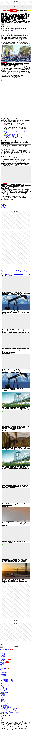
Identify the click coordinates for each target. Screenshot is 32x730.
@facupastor (9, 132)
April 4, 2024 (20, 137)
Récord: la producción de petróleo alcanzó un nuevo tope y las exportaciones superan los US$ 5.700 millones (14, 581)
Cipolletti (28, 7)
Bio (2, 673)
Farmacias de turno (5, 707)
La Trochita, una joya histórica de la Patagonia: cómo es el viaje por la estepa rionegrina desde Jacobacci (16, 293)
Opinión (2, 677)
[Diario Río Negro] (8, 10)
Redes (2, 660)
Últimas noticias (5, 7)
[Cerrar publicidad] (1, 645)
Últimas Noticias (6, 649)
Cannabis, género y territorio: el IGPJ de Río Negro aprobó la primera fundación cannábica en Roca (15, 486)
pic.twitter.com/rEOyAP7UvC (11, 136)
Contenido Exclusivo (5, 689)
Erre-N (3, 665)
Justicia (3, 653)
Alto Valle (2, 695)
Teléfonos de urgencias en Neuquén (10, 712)
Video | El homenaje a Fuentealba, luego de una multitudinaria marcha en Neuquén (15, 64)
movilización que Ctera (23, 41)
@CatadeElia (23, 132)
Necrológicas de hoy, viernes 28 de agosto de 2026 (13, 504)
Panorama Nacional (6, 682)
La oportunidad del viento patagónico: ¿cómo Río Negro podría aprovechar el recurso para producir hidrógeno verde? (15, 331)
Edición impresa (4, 692)
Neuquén (13, 7)
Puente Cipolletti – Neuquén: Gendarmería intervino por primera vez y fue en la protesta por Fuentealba (16, 186)
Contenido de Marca (5, 691)
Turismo (2, 656)
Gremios (3, 652)
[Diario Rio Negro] (1, 720)
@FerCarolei (16, 132)
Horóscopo (4, 672)
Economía (3, 655)
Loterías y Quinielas (5, 706)
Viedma (2, 700)
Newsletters (5, 659)
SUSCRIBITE (24, 10)
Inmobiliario (3, 688)
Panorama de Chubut (7, 681)
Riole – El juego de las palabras (8, 708)
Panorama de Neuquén (7, 679)
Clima (2, 671)
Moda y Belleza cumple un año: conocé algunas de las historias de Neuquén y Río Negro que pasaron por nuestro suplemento (15, 561)
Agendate (4, 662)
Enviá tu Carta (5, 685)
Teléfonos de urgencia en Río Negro (10, 711)
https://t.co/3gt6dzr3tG (12, 135)
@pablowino (7, 133)
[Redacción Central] (2, 23)
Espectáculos (4, 667)
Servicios (2, 658)
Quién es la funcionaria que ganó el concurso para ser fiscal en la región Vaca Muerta (16, 524)
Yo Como (3, 675)
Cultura (2, 664)
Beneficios (3, 714)
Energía (2, 654)
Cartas (3, 684)
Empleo (2, 702)
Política (3, 13)
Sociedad (2, 669)
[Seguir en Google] (1, 36)
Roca (18, 7)
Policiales (3, 686)
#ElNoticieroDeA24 (16, 134)
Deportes (3, 663)
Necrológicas (4, 705)
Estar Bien (4, 668)
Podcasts (2, 687)
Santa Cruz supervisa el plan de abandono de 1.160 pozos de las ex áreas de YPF (15, 312)
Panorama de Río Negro (7, 680)
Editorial (3, 678)
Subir (3, 718)
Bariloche (22, 7)
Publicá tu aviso (4, 704)
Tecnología (4, 674)
